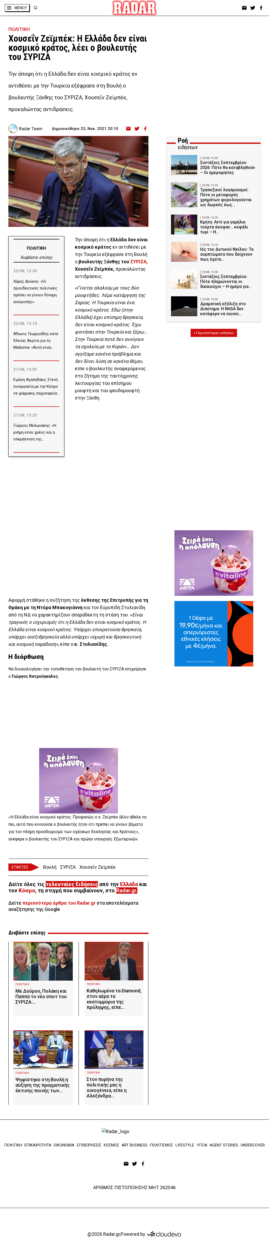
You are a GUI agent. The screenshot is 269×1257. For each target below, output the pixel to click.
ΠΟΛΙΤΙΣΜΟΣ (161, 1145)
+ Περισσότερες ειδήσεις (214, 333)
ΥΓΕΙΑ (202, 1145)
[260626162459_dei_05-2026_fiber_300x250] (213, 633)
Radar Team (31, 128)
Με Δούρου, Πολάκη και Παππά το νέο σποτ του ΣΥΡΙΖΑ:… (41, 996)
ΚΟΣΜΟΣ (111, 1145)
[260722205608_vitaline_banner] (78, 780)
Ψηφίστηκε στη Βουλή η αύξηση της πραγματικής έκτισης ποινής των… (42, 1085)
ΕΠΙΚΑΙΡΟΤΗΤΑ (37, 1145)
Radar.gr (126, 890)
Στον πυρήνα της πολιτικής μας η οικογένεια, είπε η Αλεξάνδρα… (107, 1087)
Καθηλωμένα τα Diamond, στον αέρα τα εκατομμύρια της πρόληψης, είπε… (114, 999)
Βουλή (49, 867)
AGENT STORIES (224, 1145)
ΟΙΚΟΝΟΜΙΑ (64, 1145)
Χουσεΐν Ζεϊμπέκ (97, 867)
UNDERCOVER (253, 1145)
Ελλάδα (129, 884)
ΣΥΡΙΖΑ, (139, 261)
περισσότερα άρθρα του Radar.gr (59, 903)
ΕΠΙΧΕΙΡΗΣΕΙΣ (89, 1145)
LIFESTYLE (184, 1145)
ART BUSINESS (134, 1145)
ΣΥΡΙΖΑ (68, 867)
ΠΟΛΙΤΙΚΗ (19, 29)
